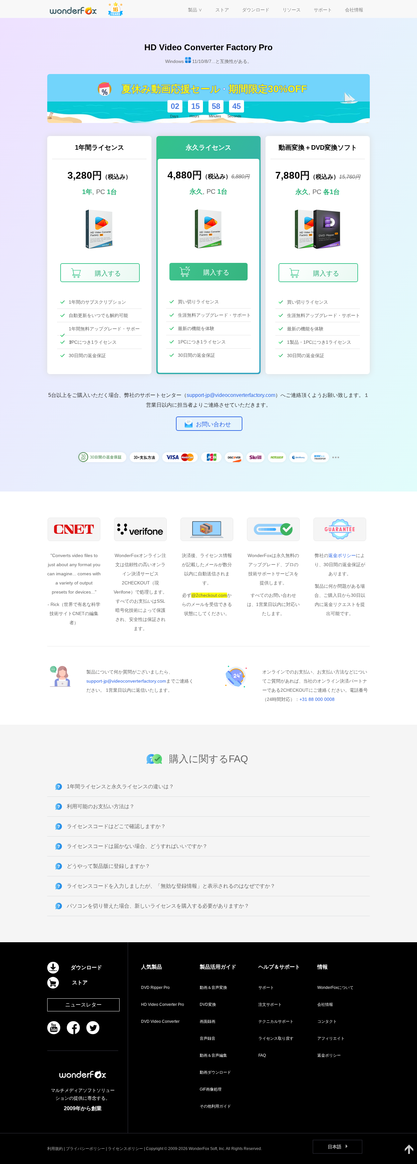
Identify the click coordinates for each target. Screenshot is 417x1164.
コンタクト (327, 1021)
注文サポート (270, 1004)
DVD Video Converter (160, 1021)
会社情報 (325, 1004)
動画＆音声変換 (213, 987)
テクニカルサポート (276, 1021)
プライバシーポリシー (85, 1148)
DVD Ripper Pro (155, 987)
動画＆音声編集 (213, 1055)
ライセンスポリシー (125, 1148)
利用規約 (55, 1148)
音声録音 (207, 1038)
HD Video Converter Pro (162, 1004)
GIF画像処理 (211, 1089)
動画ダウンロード (215, 1072)
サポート (266, 987)
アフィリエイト (331, 1038)
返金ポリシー (342, 555)
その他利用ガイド (215, 1106)
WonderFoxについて (335, 987)
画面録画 (207, 1021)
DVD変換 (208, 1004)
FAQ (262, 1055)
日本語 (334, 1146)
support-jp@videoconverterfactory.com (231, 395)
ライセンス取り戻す (276, 1038)
